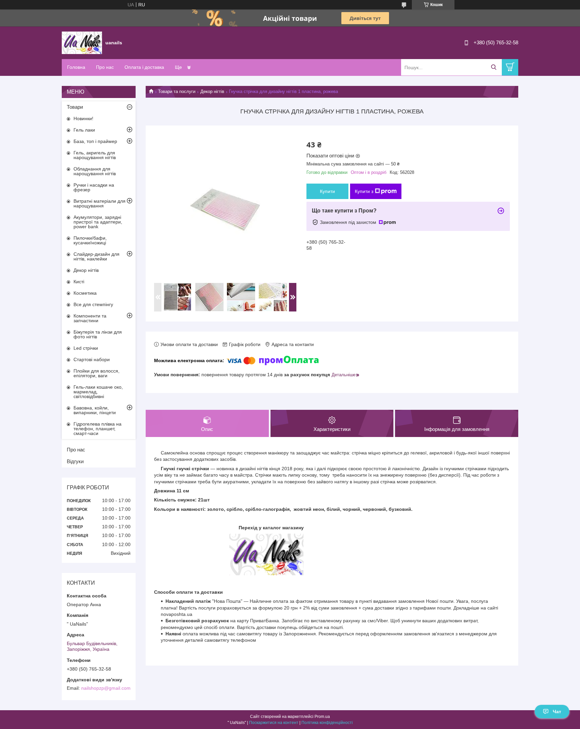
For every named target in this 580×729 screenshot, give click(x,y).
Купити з (364, 191)
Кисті (79, 281)
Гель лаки (84, 130)
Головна (76, 67)
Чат (557, 711)
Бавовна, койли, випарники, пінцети (95, 410)
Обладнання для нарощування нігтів (95, 171)
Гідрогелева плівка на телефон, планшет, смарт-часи (98, 428)
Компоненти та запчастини (90, 318)
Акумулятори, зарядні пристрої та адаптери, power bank (98, 221)
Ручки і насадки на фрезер (94, 187)
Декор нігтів (212, 91)
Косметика (85, 293)
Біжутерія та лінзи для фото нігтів (98, 334)
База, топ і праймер (95, 141)
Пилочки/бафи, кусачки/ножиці (90, 240)
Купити (327, 191)
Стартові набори (92, 359)
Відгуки (75, 461)
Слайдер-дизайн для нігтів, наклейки (96, 256)
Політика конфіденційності (327, 722)
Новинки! (83, 118)
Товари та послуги (176, 91)
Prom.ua (322, 716)
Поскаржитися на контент (273, 722)
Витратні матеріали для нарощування (100, 203)
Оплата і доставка (144, 67)
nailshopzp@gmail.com (106, 688)
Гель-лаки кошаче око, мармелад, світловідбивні (98, 391)
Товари (75, 107)
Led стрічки (86, 348)
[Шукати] (493, 67)
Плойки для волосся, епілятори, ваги (96, 373)
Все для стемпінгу (93, 304)
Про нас (105, 67)
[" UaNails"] (82, 42)
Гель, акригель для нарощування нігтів (95, 155)
